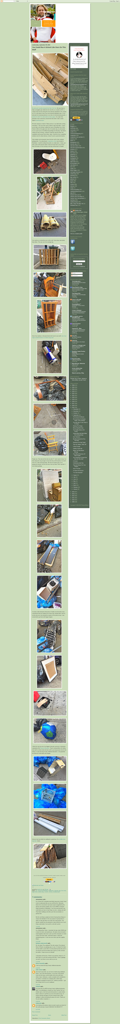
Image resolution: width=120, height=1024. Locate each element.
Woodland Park (56, 891)
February (75, 487)
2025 (73, 387)
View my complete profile (76, 233)
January (75, 489)
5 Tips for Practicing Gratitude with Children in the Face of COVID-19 (78, 331)
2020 (73, 397)
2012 (73, 495)
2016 (73, 405)
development (73, 142)
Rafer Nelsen (39, 969)
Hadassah (38, 1003)
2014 (73, 491)
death (71, 140)
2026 (73, 385)
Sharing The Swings (78, 426)
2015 (73, 407)
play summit (73, 177)
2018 (73, 401)
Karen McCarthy (40, 963)
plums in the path (76, 299)
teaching (72, 200)
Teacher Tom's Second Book (77, 198)
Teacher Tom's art (74, 194)
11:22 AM (38, 941)
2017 (73, 403)
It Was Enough (76, 446)
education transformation (76, 147)
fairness (72, 151)
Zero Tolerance (76, 437)
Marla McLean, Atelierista (78, 363)
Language (72, 159)
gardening (72, 154)
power (71, 180)
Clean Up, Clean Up (76, 360)
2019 (73, 399)
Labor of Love (75, 364)
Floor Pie (74, 335)
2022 (73, 393)
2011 (73, 497)
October (75, 413)
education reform (74, 145)
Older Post (63, 1015)
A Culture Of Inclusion (78, 470)
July (74, 477)
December (76, 409)
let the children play (77, 368)
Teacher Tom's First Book (76, 196)
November (76, 411)
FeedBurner (82, 266)
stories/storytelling (74, 189)
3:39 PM (38, 984)
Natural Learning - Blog (78, 373)
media (71, 168)
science (46, 891)
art (36, 890)
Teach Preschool (76, 323)
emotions (72, 149)
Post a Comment (36, 1011)
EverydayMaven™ (76, 304)
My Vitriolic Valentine (76, 337)
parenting (72, 175)
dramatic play (57, 890)
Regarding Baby (76, 358)
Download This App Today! (79, 442)
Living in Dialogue (76, 310)
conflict (72, 131)
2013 (73, 493)
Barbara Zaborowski (41, 943)
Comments (75, 275)
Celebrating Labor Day (78, 463)
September (76, 415)
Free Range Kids (76, 293)
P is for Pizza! (75, 325)
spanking (38, 120)
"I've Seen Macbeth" (78, 472)
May (74, 481)
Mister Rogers (73, 170)
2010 (73, 499)
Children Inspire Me (77, 448)
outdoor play (41, 891)
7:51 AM (38, 926)
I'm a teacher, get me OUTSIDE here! (77, 317)
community (73, 130)
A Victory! (75, 461)
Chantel (38, 986)
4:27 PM (38, 1009)
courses (72, 138)
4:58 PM (38, 1001)
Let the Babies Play (76, 369)
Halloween (72, 156)
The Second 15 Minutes (78, 417)
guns (43, 120)
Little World (73, 165)
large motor (34, 891)
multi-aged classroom (75, 172)
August (75, 475)
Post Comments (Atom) (44, 1018)
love (71, 166)
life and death (73, 163)
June (74, 479)
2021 (73, 395)
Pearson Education (44, 748)
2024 (73, 389)
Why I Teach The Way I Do (76, 203)
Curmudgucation (76, 281)
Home (49, 1015)
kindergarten (73, 158)
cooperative (51, 890)
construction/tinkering (42, 890)
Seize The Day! (76, 468)
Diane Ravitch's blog (77, 287)
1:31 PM (38, 961)
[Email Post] (49, 889)
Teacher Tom (49, 13)
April (74, 483)
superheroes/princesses (76, 191)
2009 (73, 501)
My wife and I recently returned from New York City (44, 108)
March (75, 485)
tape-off (72, 193)
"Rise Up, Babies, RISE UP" (80, 444)
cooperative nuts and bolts (76, 137)
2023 (73, 391)
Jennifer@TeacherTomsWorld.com (78, 84)
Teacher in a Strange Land (78, 345)
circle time (72, 128)
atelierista (74, 340)
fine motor (63, 890)
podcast (72, 179)
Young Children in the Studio (78, 341)
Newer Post (35, 1015)
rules (71, 182)
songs (71, 187)
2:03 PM (38, 968)
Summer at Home (76, 300)
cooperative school (52, 141)
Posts (73, 273)
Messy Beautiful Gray (78, 428)
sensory (50, 891)
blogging (72, 126)
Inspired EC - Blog (76, 328)
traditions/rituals (74, 201)
